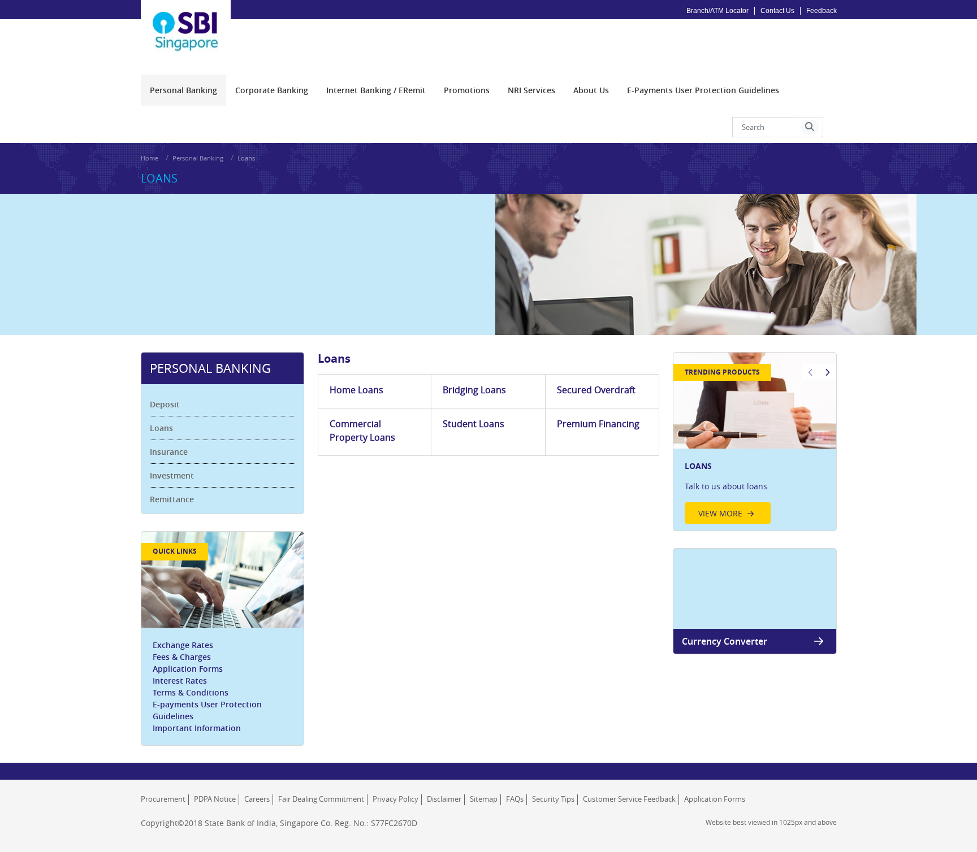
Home (149, 158)
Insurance (169, 451)
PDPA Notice (215, 799)
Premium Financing (598, 424)
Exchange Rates (183, 645)
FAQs (515, 799)
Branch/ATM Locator (717, 11)
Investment (172, 475)
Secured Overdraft (596, 390)
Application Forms (188, 668)
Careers (257, 799)
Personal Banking (197, 158)
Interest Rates (180, 680)
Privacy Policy (395, 799)
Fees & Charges (182, 656)
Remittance (172, 499)
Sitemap (484, 799)
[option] (754, 442)
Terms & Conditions (190, 692)
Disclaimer (444, 799)
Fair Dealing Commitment (321, 799)
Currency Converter (724, 641)
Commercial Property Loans (362, 431)
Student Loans (473, 424)
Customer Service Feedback (629, 799)
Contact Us (777, 11)
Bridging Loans (474, 390)
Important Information (197, 728)
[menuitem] (183, 90)
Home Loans (356, 390)
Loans (161, 428)
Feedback (821, 11)
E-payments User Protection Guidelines (207, 710)
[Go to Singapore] (186, 23)
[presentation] (183, 90)
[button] (810, 127)
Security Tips (553, 799)
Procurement (163, 799)
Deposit (165, 404)
